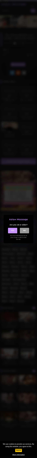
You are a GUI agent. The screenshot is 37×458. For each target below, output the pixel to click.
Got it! (18, 450)
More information (18, 455)
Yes (12, 230)
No (24, 230)
